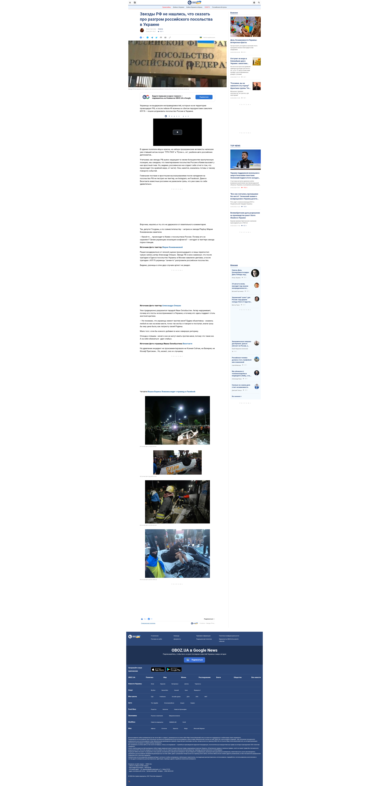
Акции (182, 703)
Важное (234, 13)
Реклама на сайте (156, 639)
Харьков (162, 684)
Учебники (163, 696)
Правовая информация (203, 636)
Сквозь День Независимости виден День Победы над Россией (240, 272)
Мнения (234, 265)
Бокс (186, 690)
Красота (175, 728)
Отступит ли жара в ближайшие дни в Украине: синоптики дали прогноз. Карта (239, 61)
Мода (186, 728)
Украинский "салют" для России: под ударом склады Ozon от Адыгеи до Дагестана (241, 300)
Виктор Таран (236, 305)
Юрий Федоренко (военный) (240, 348)
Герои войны (166, 7)
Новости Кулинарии (180, 709)
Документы (177, 639)
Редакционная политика (148, 623)
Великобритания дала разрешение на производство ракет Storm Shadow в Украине (245, 215)
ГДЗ (152, 696)
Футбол (153, 690)
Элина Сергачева (151, 29)
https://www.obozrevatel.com (195, 737)
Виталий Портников (237, 291)
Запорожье (174, 684)
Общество (238, 677)
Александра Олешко (171, 305)
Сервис (192, 703)
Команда (176, 636)
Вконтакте (187, 343)
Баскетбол (165, 690)
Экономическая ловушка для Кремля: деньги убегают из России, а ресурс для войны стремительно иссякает (241, 344)
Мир (165, 677)
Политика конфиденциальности (229, 636)
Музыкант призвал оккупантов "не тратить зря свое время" (239, 93)
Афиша (153, 728)
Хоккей (176, 690)
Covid (184, 722)
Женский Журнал (199, 728)
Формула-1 (197, 690)
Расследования (205, 677)
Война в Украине (178, 7)
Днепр (186, 684)
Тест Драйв (154, 703)
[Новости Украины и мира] (194, 624)
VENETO (207, 7)
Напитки (165, 709)
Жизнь (183, 677)
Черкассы (198, 684)
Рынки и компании (157, 715)
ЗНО (197, 696)
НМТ (205, 696)
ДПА (188, 696)
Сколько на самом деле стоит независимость (241, 386)
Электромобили (169, 703)
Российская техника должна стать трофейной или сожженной (241, 360)
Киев (152, 684)
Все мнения (236, 396)
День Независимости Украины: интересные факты (243, 41)
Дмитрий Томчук (237, 390)
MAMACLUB (172, 722)
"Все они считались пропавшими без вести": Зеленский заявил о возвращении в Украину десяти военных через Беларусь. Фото (244, 196)
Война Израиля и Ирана (194, 7)
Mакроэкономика (174, 715)
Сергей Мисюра (236, 365)
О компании (155, 636)
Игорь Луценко (236, 277)
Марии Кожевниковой (172, 247)
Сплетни (160, 29)
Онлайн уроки (176, 696)
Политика (149, 677)
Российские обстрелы (219, 7)
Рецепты (153, 709)
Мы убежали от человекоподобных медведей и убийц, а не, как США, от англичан (241, 373)
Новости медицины (157, 722)
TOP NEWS (235, 145)
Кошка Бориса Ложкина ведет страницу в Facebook (171, 391)
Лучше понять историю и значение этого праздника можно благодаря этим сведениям (243, 47)
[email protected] (151, 771)
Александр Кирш (237, 379)
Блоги (218, 677)
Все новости (256, 677)
